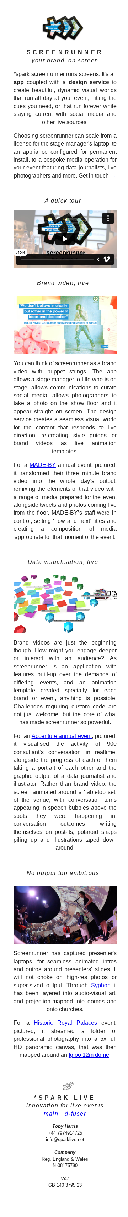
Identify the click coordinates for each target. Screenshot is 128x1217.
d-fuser (75, 1114)
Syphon (101, 985)
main (51, 1114)
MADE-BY (43, 465)
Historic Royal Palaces (65, 1023)
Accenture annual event (62, 736)
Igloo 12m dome (89, 1055)
